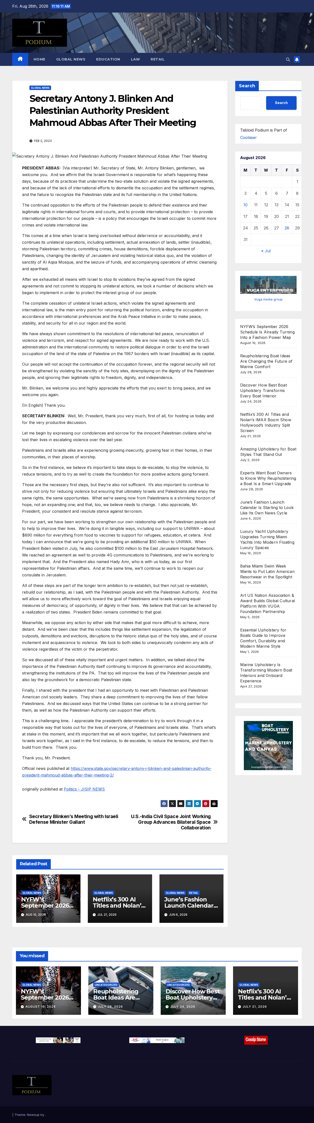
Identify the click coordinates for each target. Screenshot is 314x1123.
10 (245, 204)
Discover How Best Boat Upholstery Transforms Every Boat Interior (263, 390)
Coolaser (248, 137)
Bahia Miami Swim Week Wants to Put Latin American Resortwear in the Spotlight (267, 571)
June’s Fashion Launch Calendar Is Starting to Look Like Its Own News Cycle (267, 507)
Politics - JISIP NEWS (84, 789)
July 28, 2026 (110, 1006)
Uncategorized (106, 984)
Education (108, 59)
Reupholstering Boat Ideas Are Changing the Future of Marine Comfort (266, 361)
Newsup (33, 1115)
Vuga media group (268, 299)
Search (247, 86)
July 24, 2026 (182, 1006)
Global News (71, 59)
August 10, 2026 (41, 1006)
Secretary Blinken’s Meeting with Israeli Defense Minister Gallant (73, 819)
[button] (288, 59)
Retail (158, 59)
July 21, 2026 (255, 1006)
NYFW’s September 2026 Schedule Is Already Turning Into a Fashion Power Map (267, 332)
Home (39, 59)
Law (135, 59)
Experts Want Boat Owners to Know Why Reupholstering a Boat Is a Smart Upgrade (268, 478)
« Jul (266, 250)
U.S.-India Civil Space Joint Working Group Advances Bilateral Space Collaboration (171, 822)
